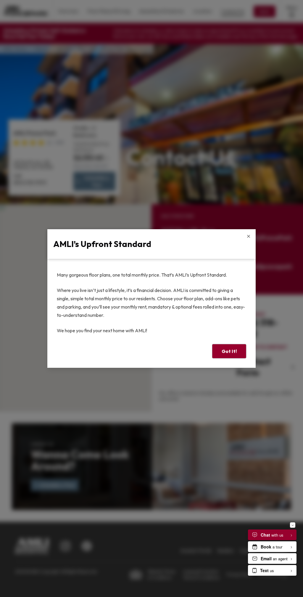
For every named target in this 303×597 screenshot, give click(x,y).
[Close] (248, 236)
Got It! (229, 351)
